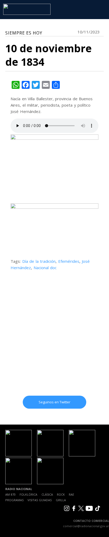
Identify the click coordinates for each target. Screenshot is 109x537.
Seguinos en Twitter (54, 402)
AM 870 (10, 494)
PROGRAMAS (14, 500)
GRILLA (61, 500)
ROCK (61, 494)
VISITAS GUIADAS (40, 500)
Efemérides (68, 261)
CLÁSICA (47, 494)
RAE (71, 494)
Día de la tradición (39, 261)
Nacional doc (45, 267)
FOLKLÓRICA (28, 494)
